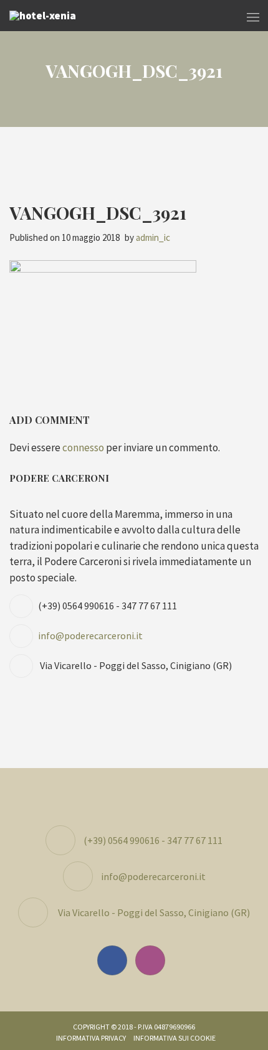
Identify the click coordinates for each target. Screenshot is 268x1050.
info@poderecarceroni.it (90, 635)
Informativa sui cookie (174, 1038)
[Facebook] (115, 960)
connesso (83, 447)
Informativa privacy (91, 1038)
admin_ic (153, 237)
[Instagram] (153, 960)
